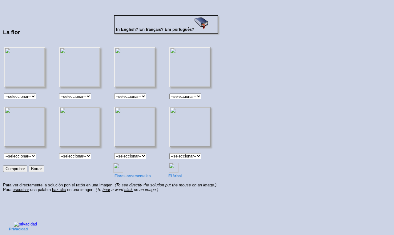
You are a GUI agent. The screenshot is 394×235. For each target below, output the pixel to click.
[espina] (78, 126)
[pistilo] (23, 66)
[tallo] (23, 126)
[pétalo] (189, 66)
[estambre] (78, 66)
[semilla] (134, 126)
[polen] (134, 66)
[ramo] (189, 126)
